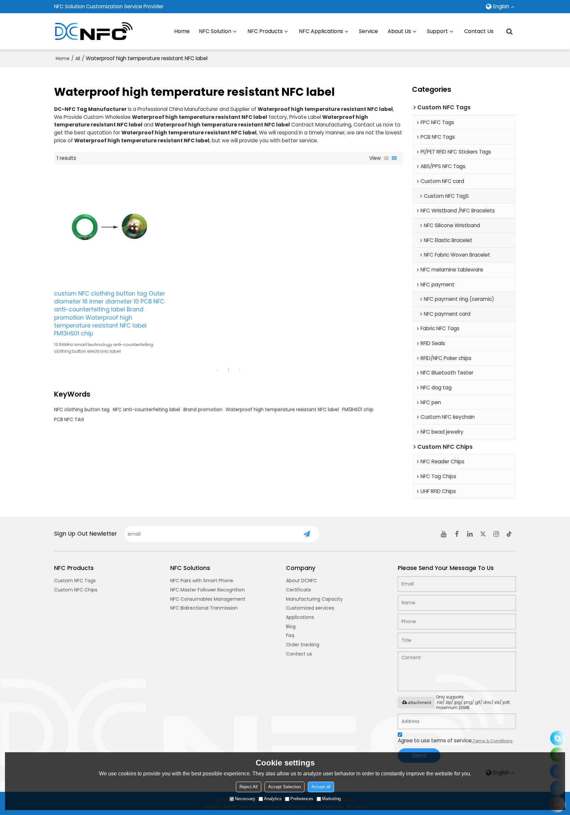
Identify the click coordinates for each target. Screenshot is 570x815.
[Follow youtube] (443, 534)
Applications (300, 617)
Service (368, 31)
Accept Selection (284, 786)
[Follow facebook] (456, 534)
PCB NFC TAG (69, 419)
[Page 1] (217, 370)
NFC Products (265, 31)
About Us (399, 31)
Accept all (321, 786)
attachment (419, 702)
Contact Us (478, 31)
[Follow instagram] (496, 534)
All (77, 58)
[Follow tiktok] (509, 534)
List (386, 158)
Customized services (310, 608)
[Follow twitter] (483, 534)
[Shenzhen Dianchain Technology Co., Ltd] (93, 31)
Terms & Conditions (493, 741)
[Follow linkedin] (469, 534)
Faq (290, 635)
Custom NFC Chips (75, 589)
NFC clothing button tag (82, 409)
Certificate (298, 589)
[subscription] (307, 534)
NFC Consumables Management (207, 599)
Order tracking (302, 644)
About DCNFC (301, 580)
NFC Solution (215, 31)
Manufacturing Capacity (314, 599)
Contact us (299, 654)
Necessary (245, 798)
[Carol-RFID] (557, 738)
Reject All (248, 786)
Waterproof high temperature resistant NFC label (282, 409)
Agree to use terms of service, (455, 740)
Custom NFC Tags (75, 580)
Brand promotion (202, 409)
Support (437, 31)
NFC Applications (321, 31)
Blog (291, 626)
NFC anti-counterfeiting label (146, 409)
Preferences (301, 798)
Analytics (273, 798)
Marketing (331, 798)
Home (182, 31)
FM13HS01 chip (357, 409)
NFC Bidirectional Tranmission (204, 608)
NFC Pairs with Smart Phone (201, 580)
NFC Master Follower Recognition (207, 589)
